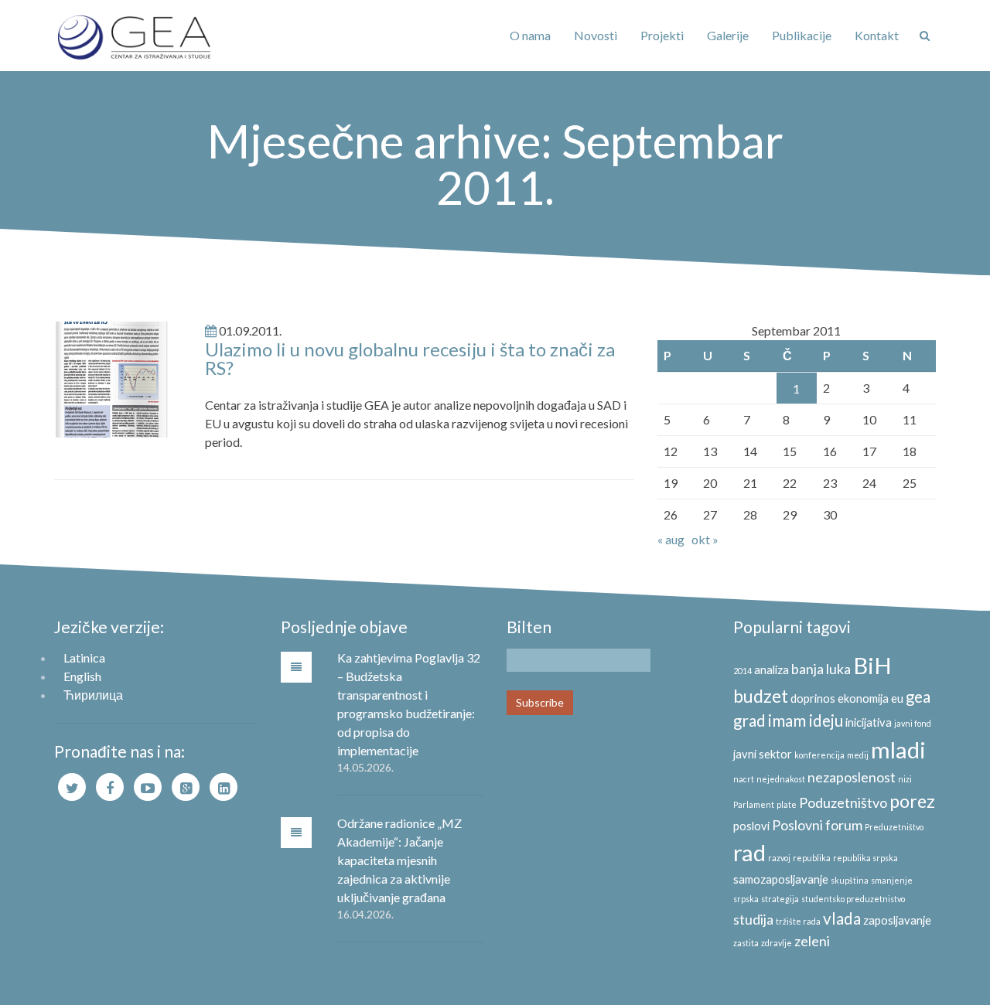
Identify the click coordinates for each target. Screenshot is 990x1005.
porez (912, 801)
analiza (771, 669)
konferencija (819, 755)
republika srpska (865, 858)
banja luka (821, 668)
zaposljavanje (897, 920)
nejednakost (780, 779)
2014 (742, 671)
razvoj (779, 858)
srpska (746, 899)
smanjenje (892, 880)
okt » (705, 539)
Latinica (84, 657)
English (82, 676)
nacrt (743, 779)
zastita (746, 943)
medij (858, 755)
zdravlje (776, 943)
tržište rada (798, 921)
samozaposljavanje (780, 879)
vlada (842, 918)
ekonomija (863, 698)
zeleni (812, 940)
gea (918, 696)
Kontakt (877, 35)
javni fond (912, 723)
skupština (850, 880)
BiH (872, 665)
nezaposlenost (851, 776)
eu (897, 698)
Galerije (728, 35)
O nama (530, 35)
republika (812, 858)
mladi (898, 749)
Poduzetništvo (843, 802)
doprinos (812, 698)
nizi (905, 779)
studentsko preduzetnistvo (853, 899)
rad (749, 852)
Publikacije (801, 35)
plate (787, 804)
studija (753, 919)
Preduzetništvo (894, 827)
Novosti (595, 35)
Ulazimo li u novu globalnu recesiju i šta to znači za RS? (410, 358)
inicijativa (868, 722)
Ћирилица (93, 694)
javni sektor (762, 754)
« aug (670, 539)
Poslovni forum (817, 824)
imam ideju (805, 720)
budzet (760, 696)
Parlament (753, 804)
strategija (780, 899)
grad (749, 720)
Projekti (662, 35)
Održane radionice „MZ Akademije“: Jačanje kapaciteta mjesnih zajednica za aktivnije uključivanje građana (399, 860)
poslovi (751, 826)
